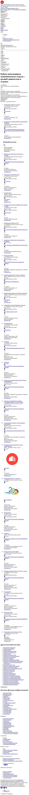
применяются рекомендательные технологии (12, 780)
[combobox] (7, 45)
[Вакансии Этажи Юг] (16, 459)
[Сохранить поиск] (2, 52)
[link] (3, 24)
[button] (2, 27)
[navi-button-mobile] (2, 32)
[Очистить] (2, 48)
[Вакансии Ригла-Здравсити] (16, 491)
